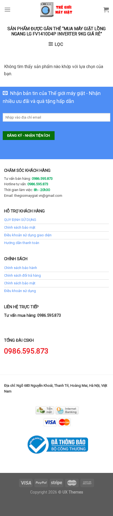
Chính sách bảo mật (19, 227)
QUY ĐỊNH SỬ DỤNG (20, 220)
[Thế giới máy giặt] (56, 9)
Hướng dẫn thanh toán (21, 243)
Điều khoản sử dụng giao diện (28, 235)
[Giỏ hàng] (106, 10)
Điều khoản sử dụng (20, 291)
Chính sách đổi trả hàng (22, 275)
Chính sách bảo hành (20, 268)
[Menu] (7, 9)
